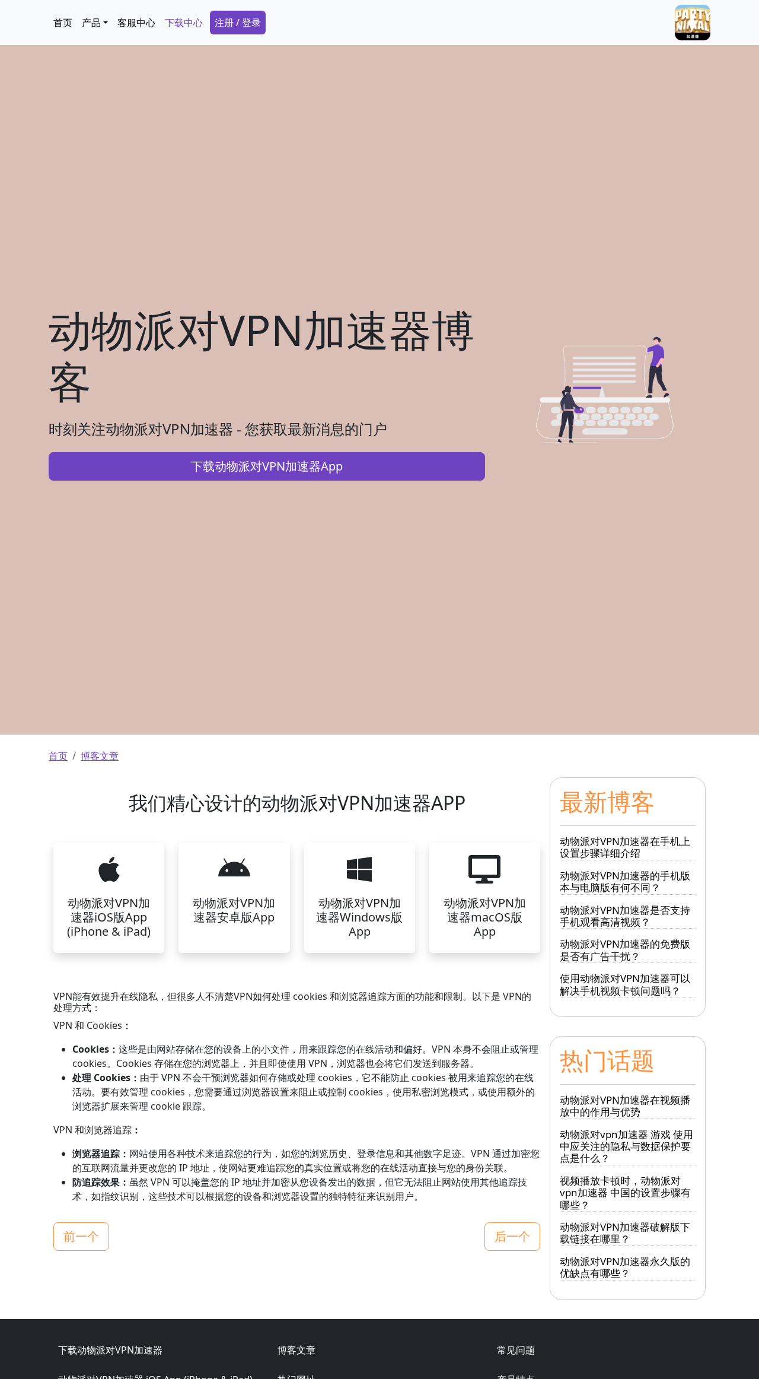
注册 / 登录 (238, 22)
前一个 (81, 1236)
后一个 (512, 1236)
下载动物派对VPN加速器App (267, 466)
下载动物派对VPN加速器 (110, 1349)
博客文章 (100, 755)
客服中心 (136, 22)
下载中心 (184, 22)
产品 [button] (91, 22)
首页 (62, 22)
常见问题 (516, 1349)
